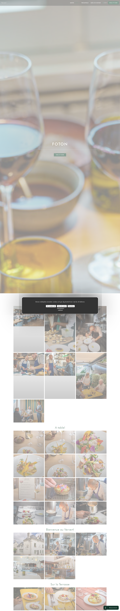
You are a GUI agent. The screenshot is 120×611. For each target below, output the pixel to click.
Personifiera (71, 306)
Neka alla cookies (62, 306)
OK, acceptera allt (51, 306)
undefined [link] (60, 310)
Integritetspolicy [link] (60, 308)
